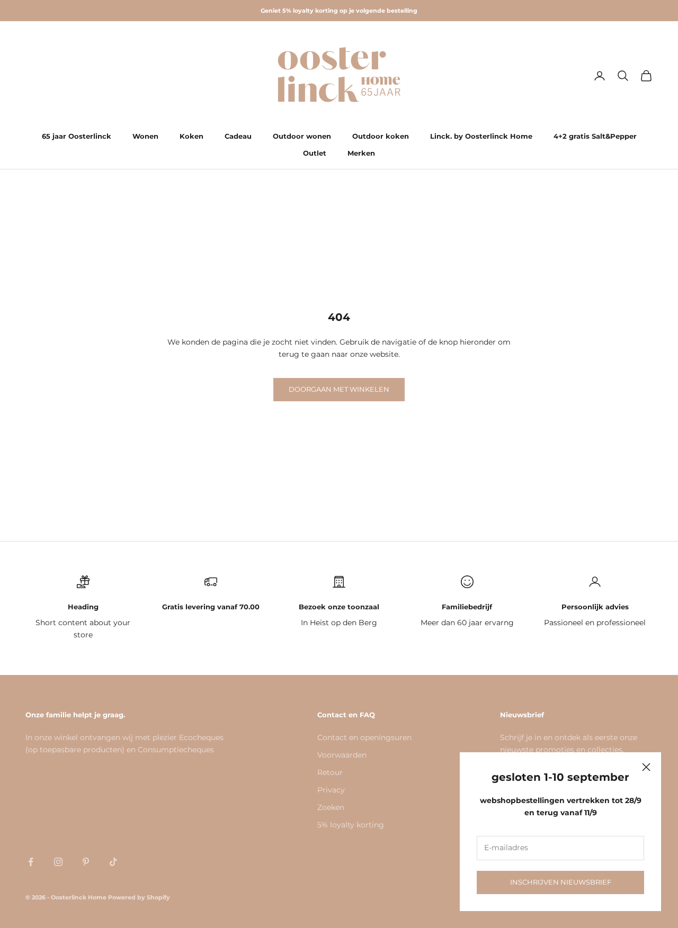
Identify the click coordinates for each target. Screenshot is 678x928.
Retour (330, 772)
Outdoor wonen (302, 136)
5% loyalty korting (350, 825)
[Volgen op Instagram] (58, 862)
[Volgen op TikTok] (113, 862)
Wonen (145, 136)
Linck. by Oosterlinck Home (481, 136)
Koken (191, 136)
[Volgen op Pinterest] (86, 862)
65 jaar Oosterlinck (76, 136)
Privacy (331, 790)
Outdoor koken (380, 136)
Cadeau (238, 136)
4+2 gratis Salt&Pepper (595, 136)
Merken (361, 153)
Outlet (314, 153)
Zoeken (330, 807)
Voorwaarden (342, 755)
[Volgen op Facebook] (30, 862)
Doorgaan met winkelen (339, 389)
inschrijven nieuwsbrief (560, 882)
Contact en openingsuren (364, 737)
